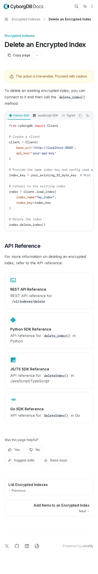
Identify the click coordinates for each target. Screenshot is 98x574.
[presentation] (40, 116)
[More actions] (92, 6)
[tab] (19, 115)
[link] (49, 291)
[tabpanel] (49, 175)
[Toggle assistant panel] (85, 6)
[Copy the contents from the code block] (80, 116)
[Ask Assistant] (87, 116)
